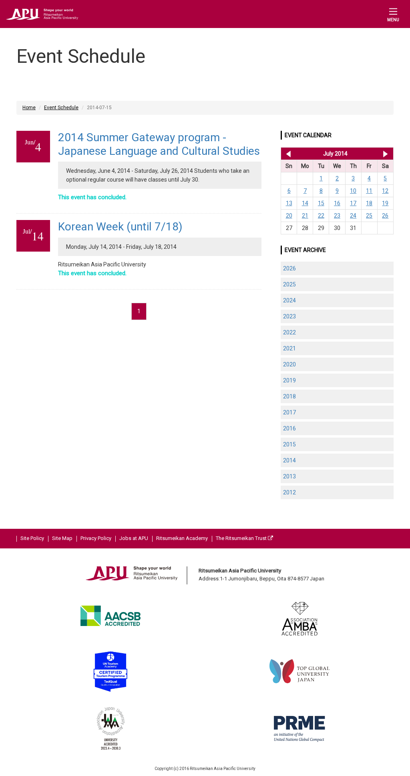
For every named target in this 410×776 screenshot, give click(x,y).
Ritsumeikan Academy (182, 538)
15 (321, 203)
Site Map (62, 538)
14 (305, 203)
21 (305, 215)
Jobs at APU (133, 538)
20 (289, 215)
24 (353, 215)
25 (369, 215)
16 (337, 203)
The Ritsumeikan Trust (242, 538)
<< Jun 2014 (287, 153)
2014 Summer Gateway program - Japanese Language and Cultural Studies (159, 144)
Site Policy (32, 538)
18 (369, 203)
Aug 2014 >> (385, 153)
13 (289, 203)
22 (321, 215)
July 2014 (335, 153)
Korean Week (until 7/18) (120, 226)
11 (369, 191)
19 (385, 203)
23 (337, 215)
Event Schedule (61, 107)
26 (385, 215)
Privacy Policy (95, 538)
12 (385, 191)
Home (29, 107)
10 (353, 191)
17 (353, 203)
